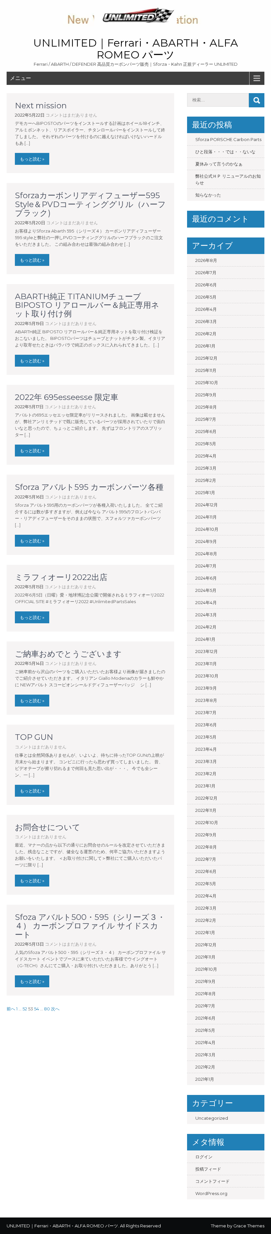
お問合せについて (47, 827)
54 (36, 1008)
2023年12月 (206, 651)
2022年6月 (205, 871)
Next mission (41, 105)
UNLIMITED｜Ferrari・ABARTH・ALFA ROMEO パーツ (135, 48)
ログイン (204, 1156)
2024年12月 (206, 504)
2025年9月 (205, 394)
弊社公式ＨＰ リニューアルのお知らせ (228, 179)
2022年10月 (206, 822)
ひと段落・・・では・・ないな (225, 151)
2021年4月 (205, 1042)
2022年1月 (205, 932)
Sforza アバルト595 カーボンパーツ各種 (89, 487)
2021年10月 (206, 969)
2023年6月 (206, 724)
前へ (11, 1008)
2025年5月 (205, 443)
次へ (55, 1008)
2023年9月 (206, 688)
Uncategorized (211, 1118)
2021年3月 (205, 1054)
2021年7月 (205, 1005)
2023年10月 (206, 675)
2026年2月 (205, 333)
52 (24, 1008)
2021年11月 (205, 957)
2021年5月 (205, 1030)
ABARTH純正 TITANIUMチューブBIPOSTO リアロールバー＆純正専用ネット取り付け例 (87, 305)
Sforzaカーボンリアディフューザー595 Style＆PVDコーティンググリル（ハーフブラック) (90, 204)
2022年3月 (205, 908)
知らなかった (208, 195)
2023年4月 (206, 749)
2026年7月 (205, 272)
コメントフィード (212, 1181)
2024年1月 (205, 639)
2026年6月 (206, 284)
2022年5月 (205, 883)
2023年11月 (206, 663)
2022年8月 (206, 847)
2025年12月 (206, 358)
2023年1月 (205, 785)
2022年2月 (205, 920)
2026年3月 (206, 321)
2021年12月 (205, 944)
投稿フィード (208, 1169)
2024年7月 (205, 565)
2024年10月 (206, 529)
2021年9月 (205, 981)
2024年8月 (206, 553)
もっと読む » (32, 159)
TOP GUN (34, 737)
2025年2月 (205, 480)
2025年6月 (205, 431)
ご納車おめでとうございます (68, 654)
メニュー (20, 78)
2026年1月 (205, 345)
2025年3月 (205, 468)
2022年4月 (205, 895)
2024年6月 (206, 578)
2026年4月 (206, 309)
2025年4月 (205, 455)
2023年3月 (206, 761)
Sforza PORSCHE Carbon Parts (228, 139)
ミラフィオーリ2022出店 (61, 577)
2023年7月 (205, 712)
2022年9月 (205, 834)
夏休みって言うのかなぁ (219, 163)
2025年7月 (205, 419)
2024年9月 (206, 541)
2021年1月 (204, 1079)
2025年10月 (206, 382)
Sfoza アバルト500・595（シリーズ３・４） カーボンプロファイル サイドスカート (90, 925)
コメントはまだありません (71, 115)
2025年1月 (205, 492)
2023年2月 (205, 773)
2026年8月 (206, 260)
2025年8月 (206, 407)
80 (47, 1008)
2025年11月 (205, 370)
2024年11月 (206, 517)
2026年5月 (205, 297)
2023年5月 (205, 737)
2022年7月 (205, 859)
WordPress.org (211, 1193)
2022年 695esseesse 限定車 (66, 397)
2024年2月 (205, 627)
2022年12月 (206, 798)
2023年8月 (206, 700)
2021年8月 (205, 993)
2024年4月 (206, 602)
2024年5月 (205, 590)
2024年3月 (206, 614)
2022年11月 (205, 810)
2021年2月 (205, 1067)
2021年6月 (205, 1018)
